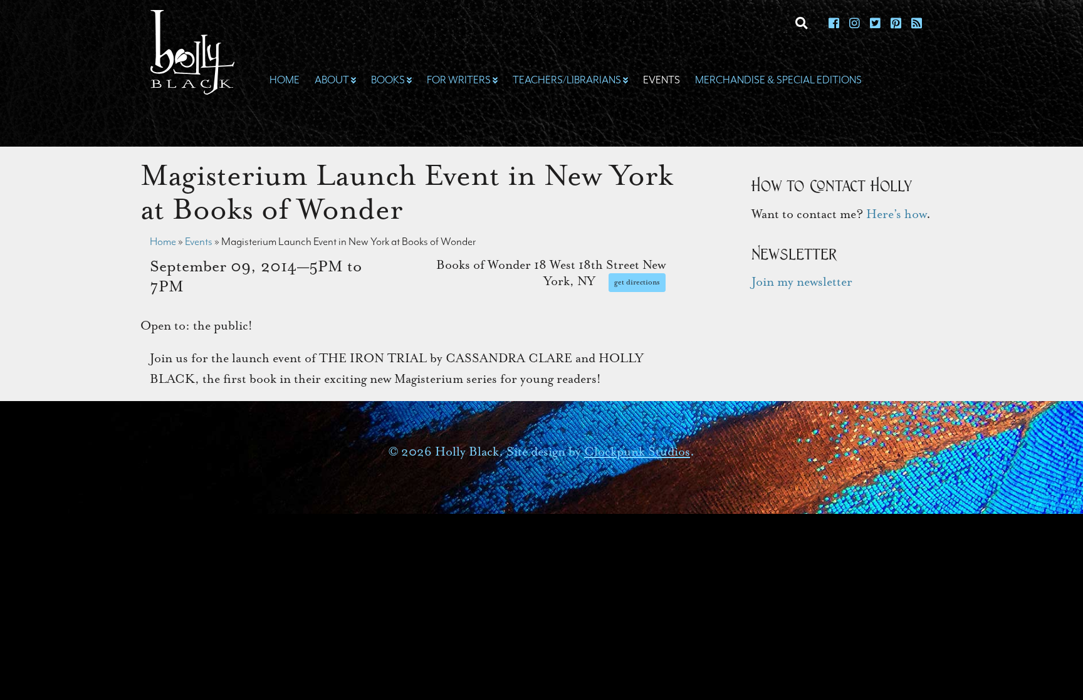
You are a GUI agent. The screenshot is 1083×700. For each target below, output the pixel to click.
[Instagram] (854, 24)
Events (661, 79)
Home (284, 79)
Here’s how (896, 214)
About (332, 79)
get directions (637, 282)
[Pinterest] (896, 24)
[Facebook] (834, 24)
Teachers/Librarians (567, 79)
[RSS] (916, 24)
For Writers (459, 79)
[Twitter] (875, 24)
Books (388, 79)
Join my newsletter (801, 282)
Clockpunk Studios (637, 451)
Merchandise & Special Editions (778, 79)
